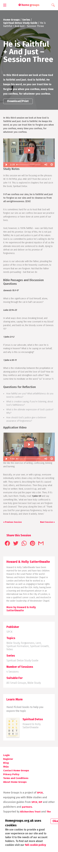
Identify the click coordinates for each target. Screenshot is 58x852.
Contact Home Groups (16, 770)
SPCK (9, 631)
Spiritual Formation (17, 646)
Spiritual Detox (33, 719)
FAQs (6, 766)
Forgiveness (27, 642)
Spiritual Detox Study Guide (20, 22)
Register (8, 759)
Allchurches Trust (30, 811)
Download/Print (18, 101)
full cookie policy (35, 844)
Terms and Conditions (15, 778)
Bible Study (13, 642)
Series (26, 19)
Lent (38, 642)
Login (6, 755)
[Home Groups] (29, 5)
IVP (40, 802)
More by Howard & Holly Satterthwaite (21, 609)
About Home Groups (15, 782)
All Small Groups (16, 682)
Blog (6, 762)
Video (9, 649)
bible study (34, 682)
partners (27, 806)
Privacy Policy (11, 774)
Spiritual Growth (39, 646)
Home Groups (11, 19)
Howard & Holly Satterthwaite (32, 726)
